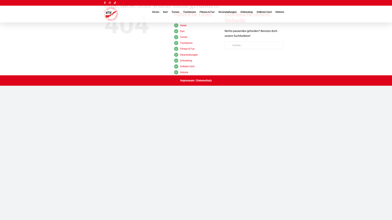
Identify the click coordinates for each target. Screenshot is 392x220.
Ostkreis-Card (187, 66)
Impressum (187, 80)
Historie (184, 72)
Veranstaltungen (189, 54)
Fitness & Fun (187, 48)
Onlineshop (186, 60)
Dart (182, 31)
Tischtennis (186, 43)
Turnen (183, 37)
